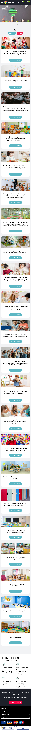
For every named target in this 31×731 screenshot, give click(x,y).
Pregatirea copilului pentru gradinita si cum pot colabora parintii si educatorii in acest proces (15, 307)
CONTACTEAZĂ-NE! (15, 702)
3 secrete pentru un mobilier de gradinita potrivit (15, 636)
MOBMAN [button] (4, 708)
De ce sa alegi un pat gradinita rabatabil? (15, 585)
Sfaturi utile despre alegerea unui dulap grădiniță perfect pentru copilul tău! (15, 504)
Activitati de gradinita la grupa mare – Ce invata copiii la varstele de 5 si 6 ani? (15, 335)
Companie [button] (4, 717)
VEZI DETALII (16, 60)
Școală (20, 33)
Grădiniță (12, 33)
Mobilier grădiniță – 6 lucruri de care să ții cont (15, 477)
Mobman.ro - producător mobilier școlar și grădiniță (15, 558)
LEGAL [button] (3, 711)
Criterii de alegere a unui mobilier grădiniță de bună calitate (15, 531)
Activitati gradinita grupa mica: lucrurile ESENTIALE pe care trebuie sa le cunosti (15, 53)
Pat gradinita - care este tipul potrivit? (15, 611)
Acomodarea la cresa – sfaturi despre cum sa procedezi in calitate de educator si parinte (15, 167)
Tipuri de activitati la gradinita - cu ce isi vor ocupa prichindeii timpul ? (15, 449)
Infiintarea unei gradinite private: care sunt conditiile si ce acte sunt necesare (15, 251)
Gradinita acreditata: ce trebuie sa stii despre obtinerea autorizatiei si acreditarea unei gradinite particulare (15, 224)
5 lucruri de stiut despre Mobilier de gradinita (15, 81)
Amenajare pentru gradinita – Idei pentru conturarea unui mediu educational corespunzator (15, 138)
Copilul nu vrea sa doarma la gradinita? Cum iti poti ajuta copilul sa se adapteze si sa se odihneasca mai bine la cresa (15, 109)
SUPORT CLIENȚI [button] (6, 714)
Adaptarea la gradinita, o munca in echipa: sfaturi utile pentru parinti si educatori (15, 421)
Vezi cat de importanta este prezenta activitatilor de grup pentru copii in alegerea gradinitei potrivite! (16, 279)
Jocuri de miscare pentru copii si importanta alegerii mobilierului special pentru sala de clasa (15, 363)
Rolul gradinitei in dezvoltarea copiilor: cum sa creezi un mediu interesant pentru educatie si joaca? (15, 195)
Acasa (13, 25)
